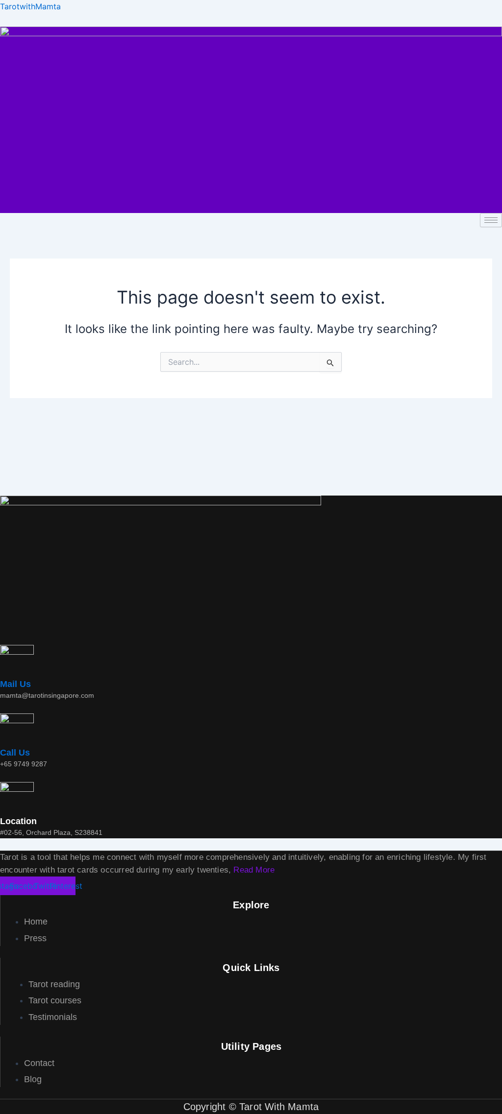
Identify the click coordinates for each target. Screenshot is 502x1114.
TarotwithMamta (30, 6)
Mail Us (15, 684)
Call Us (15, 753)
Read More (254, 870)
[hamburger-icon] (491, 220)
